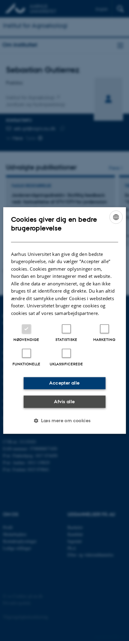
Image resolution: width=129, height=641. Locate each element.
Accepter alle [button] (64, 383)
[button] (64, 420)
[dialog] (64, 320)
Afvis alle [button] (64, 401)
